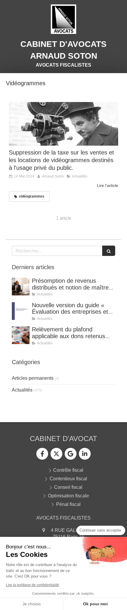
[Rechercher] (108, 251)
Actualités (22, 389)
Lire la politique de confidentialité (32, 585)
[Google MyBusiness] (70, 454)
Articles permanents (32, 378)
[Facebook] (42, 454)
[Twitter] (56, 454)
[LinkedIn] (85, 454)
